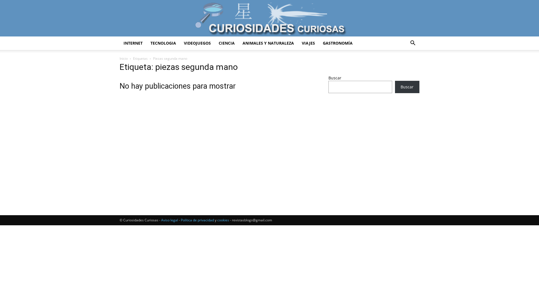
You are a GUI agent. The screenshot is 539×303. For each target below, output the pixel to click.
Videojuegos (197, 43)
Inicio (124, 58)
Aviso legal (169, 220)
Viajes (308, 43)
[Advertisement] (373, 142)
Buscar (334, 78)
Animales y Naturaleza (268, 43)
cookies (223, 220)
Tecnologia (163, 43)
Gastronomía (338, 43)
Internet (133, 43)
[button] (412, 43)
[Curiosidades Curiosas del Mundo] (269, 18)
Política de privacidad (197, 220)
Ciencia (227, 43)
